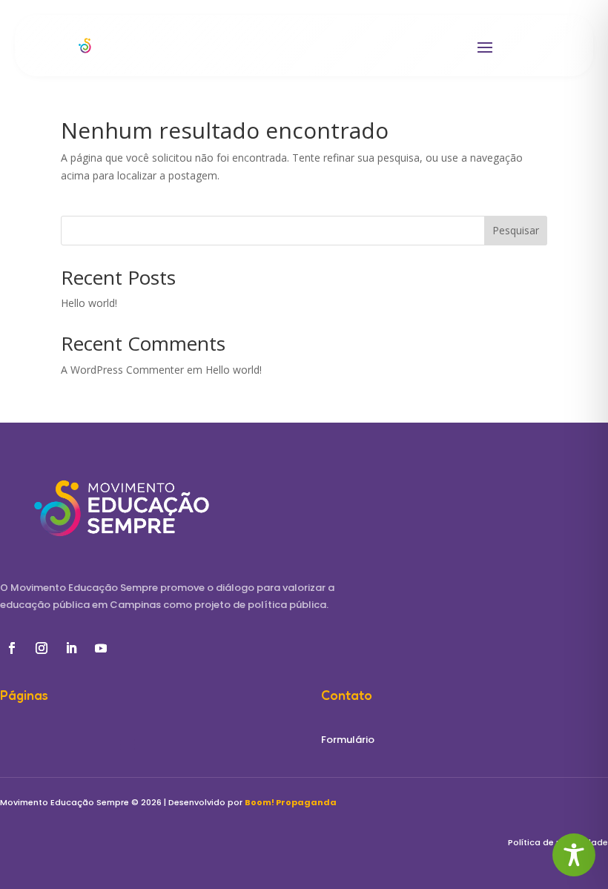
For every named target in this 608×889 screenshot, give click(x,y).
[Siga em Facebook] (12, 648)
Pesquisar (515, 230)
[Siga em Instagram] (41, 648)
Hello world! (89, 303)
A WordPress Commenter (122, 370)
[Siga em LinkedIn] (71, 648)
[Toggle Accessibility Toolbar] (574, 855)
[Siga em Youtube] (101, 648)
